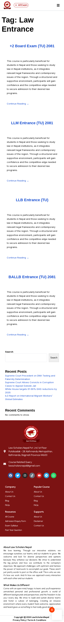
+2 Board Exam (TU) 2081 (32, 46)
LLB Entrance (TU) (32, 200)
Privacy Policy (19, 620)
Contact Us (10, 496)
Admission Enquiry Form (15, 521)
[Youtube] (39, 475)
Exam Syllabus (11, 525)
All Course (9, 516)
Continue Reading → (18, 103)
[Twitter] (17, 475)
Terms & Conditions (36, 620)
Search (9, 351)
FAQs (7, 505)
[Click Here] (58, 5)
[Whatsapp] (53, 475)
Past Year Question (13, 530)
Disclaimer (38, 521)
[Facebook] (10, 475)
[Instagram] (25, 475)
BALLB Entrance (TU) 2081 (32, 277)
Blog (7, 500)
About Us (9, 492)
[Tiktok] (32, 475)
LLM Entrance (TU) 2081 (32, 123)
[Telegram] (46, 475)
